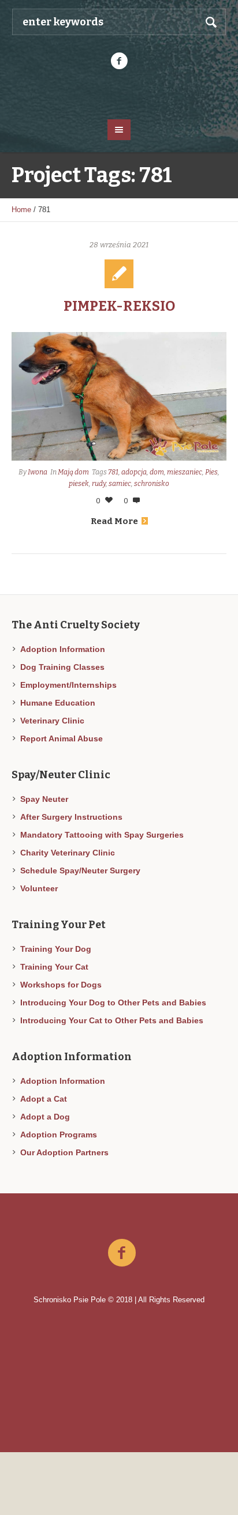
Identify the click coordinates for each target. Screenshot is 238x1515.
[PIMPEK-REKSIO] (119, 396)
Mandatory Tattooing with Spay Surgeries (102, 834)
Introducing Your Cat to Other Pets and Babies (111, 1020)
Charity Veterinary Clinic (67, 852)
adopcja (134, 472)
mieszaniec (184, 472)
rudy (99, 484)
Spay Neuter (44, 799)
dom (157, 472)
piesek (79, 484)
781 (113, 472)
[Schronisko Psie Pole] (119, 93)
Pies (211, 472)
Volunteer (39, 888)
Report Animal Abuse (61, 738)
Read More (114, 521)
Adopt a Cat (43, 1098)
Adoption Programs (58, 1134)
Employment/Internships (68, 684)
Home (21, 209)
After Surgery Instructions (71, 816)
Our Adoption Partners (64, 1152)
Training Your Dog (55, 949)
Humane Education (57, 702)
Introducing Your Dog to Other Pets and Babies (113, 1002)
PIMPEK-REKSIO (119, 306)
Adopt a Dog (45, 1116)
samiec (120, 484)
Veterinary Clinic (52, 720)
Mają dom (73, 472)
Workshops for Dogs (61, 984)
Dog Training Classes (62, 667)
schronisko (151, 484)
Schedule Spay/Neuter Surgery (80, 870)
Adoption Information (62, 649)
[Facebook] (119, 61)
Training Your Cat (54, 966)
